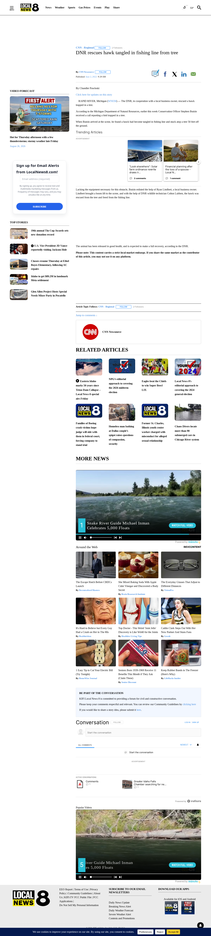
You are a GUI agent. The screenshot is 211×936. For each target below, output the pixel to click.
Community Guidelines (80, 893)
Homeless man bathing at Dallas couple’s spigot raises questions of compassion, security (121, 435)
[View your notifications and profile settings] (198, 745)
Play (107, 7)
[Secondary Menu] (14, 7)
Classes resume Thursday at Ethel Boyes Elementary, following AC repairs (50, 265)
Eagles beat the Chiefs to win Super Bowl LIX (154, 385)
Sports (71, 7)
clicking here (189, 704)
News (48, 7)
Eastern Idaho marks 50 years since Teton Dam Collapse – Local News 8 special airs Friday (88, 390)
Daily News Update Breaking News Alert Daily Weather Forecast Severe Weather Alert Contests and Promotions (122, 910)
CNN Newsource (86, 72)
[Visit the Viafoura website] (194, 801)
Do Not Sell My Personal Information (79, 905)
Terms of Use (81, 889)
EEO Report (65, 889)
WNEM (112, 101)
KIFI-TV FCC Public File (77, 897)
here (138, 709)
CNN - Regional (106, 306)
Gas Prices (84, 7)
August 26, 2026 (17, 146)
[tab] (85, 745)
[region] (138, 761)
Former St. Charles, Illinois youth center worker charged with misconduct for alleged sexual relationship (154, 432)
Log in (187, 722)
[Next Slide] (198, 162)
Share (116, 7)
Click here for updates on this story (94, 94)
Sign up (195, 722)
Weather (59, 7)
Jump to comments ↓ (86, 315)
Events (97, 7)
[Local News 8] (30, 7)
